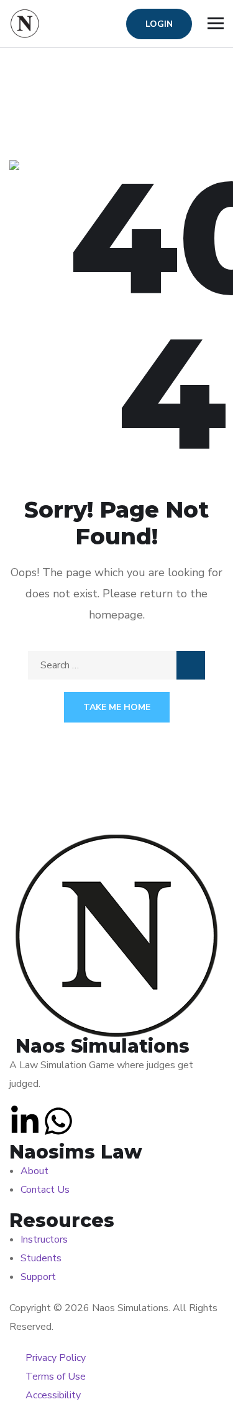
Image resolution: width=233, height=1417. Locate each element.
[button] (24, 1121)
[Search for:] (116, 665)
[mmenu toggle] (216, 23)
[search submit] (190, 665)
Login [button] (159, 24)
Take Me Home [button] (116, 707)
